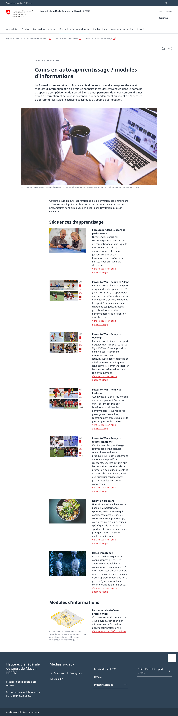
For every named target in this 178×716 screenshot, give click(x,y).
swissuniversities (103, 684)
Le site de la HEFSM (105, 669)
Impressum (34, 712)
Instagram (76, 673)
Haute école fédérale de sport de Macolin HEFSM (64, 11)
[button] (11, 29)
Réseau (98, 676)
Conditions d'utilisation (16, 712)
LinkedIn (58, 678)
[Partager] (170, 48)
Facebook (59, 673)
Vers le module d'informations (109, 631)
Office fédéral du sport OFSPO (150, 670)
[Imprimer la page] (163, 48)
